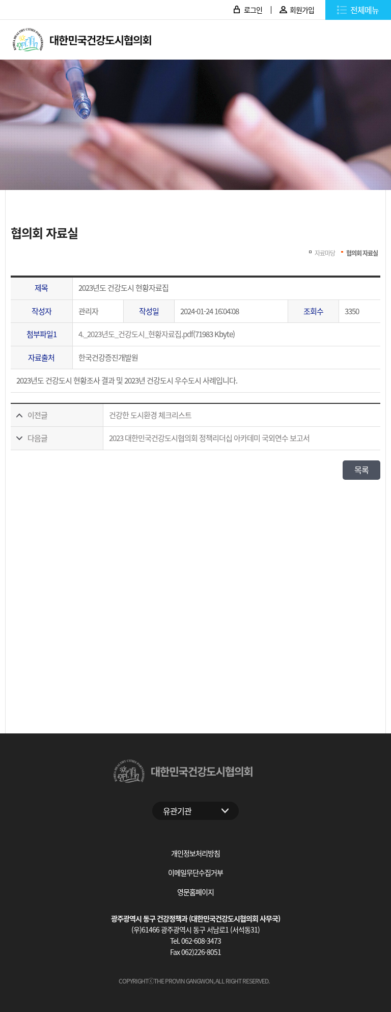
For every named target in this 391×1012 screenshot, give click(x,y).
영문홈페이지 (195, 892)
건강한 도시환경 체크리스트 (150, 414)
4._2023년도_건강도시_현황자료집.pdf (135, 334)
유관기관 (177, 811)
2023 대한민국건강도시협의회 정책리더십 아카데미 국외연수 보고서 (209, 437)
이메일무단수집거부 (195, 872)
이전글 (37, 414)
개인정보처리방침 (195, 853)
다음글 (37, 437)
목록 (361, 469)
